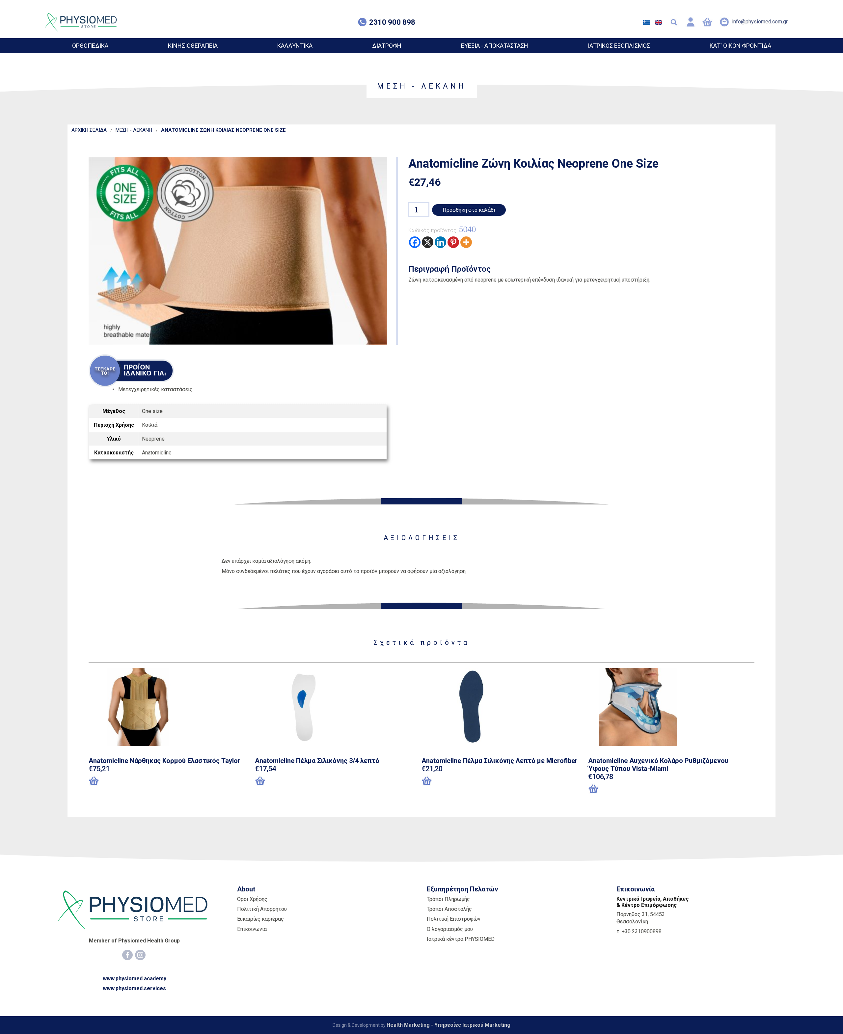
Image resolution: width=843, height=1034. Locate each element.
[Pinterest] (453, 242)
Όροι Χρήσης (252, 899)
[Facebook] (415, 242)
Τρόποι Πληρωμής (448, 899)
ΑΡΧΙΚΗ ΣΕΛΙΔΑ (89, 130)
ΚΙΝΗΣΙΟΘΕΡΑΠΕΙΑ (193, 45)
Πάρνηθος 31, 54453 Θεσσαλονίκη (640, 918)
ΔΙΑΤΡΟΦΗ (386, 45)
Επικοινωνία (252, 929)
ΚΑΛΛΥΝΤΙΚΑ (295, 45)
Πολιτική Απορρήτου (262, 909)
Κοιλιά (149, 425)
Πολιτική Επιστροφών (453, 919)
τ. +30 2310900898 (639, 931)
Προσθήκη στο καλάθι (469, 210)
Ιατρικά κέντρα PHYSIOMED (461, 939)
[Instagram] (140, 955)
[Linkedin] (440, 242)
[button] (622, 789)
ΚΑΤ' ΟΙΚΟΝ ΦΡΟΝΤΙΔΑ (740, 45)
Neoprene (153, 439)
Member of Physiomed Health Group (134, 941)
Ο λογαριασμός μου (450, 929)
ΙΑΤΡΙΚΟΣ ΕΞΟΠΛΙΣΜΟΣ (619, 45)
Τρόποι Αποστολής (449, 909)
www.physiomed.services (134, 988)
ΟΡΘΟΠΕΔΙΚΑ (90, 45)
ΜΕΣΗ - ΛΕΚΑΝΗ (134, 130)
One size (152, 411)
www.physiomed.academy (134, 978)
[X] (427, 242)
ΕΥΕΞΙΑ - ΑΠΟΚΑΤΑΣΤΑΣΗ (494, 45)
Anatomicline (157, 452)
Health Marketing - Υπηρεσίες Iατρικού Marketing (448, 1025)
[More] (466, 242)
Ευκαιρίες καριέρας (260, 919)
